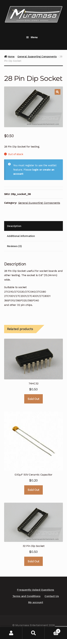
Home (11, 56)
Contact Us (51, 596)
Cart (52, 629)
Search (33, 633)
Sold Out (33, 399)
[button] (57, 92)
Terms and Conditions (26, 596)
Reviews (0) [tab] (14, 246)
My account (35, 602)
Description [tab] (14, 226)
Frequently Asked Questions (35, 589)
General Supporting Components (37, 56)
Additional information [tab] (21, 236)
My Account (11, 633)
